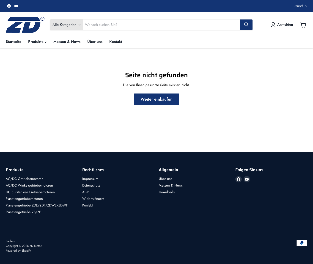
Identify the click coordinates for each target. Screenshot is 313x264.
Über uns (94, 41)
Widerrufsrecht (93, 198)
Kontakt (115, 41)
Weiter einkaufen (156, 99)
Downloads (167, 192)
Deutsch (299, 6)
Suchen (10, 241)
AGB (85, 192)
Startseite (13, 41)
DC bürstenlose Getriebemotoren (30, 192)
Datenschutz (91, 185)
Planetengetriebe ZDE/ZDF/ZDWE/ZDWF (37, 205)
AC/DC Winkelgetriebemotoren (29, 185)
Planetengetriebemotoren (24, 198)
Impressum (90, 178)
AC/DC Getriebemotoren (24, 178)
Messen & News (66, 41)
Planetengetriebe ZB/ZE (23, 211)
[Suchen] (246, 24)
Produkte (36, 41)
